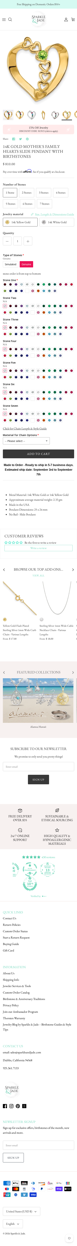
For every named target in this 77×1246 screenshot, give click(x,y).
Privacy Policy (11, 1005)
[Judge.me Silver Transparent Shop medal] (30, 869)
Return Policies (11, 925)
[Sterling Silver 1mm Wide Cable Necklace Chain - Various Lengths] (56, 598)
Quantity (8, 233)
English (10, 1224)
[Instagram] (11, 1106)
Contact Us (9, 918)
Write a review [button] (38, 548)
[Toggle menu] (4, 19)
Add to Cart (38, 454)
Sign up (38, 779)
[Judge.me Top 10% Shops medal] (30, 884)
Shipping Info (11, 980)
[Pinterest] (18, 1106)
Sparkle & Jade (18, 1233)
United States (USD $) (19, 1211)
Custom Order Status (15, 931)
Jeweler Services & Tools (17, 986)
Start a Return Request (16, 937)
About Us (8, 973)
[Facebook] (5, 1106)
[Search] (12, 19)
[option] (38, 69)
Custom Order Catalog (16, 992)
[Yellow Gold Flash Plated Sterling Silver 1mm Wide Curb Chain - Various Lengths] (20, 598)
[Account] (65, 19)
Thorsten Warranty (14, 1018)
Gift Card (8, 950)
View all (38, 575)
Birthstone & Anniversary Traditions (24, 999)
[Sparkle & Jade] (38, 19)
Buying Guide (11, 944)
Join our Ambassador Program (20, 1012)
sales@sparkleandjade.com (25, 1052)
